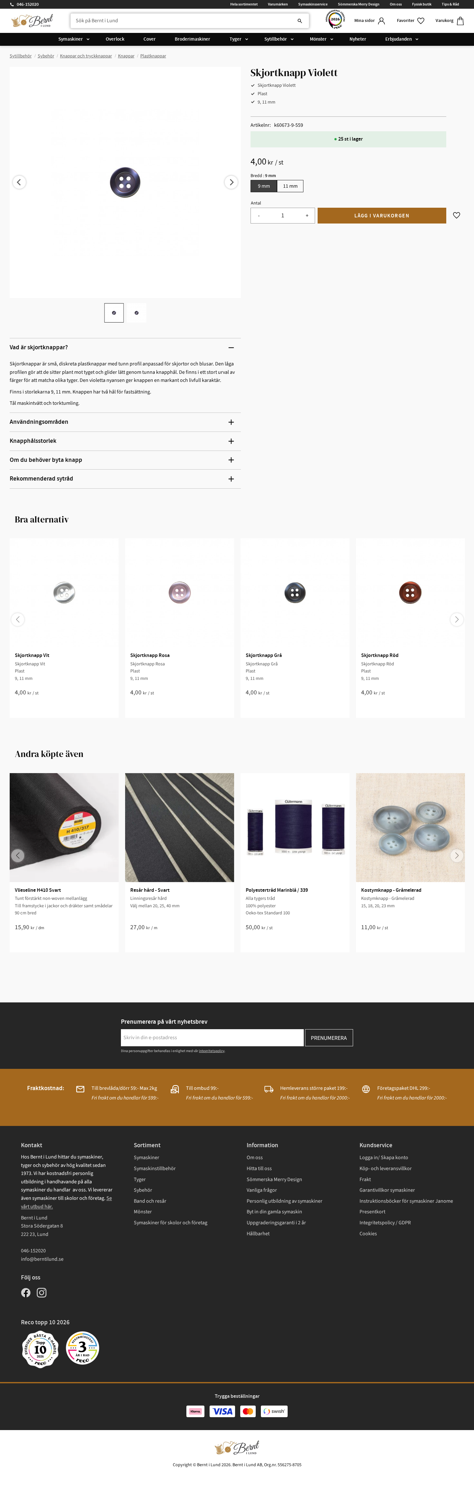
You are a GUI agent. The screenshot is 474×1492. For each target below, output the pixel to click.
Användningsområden (39, 422)
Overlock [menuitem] (115, 39)
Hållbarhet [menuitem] (258, 1233)
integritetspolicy (211, 1051)
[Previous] (19, 182)
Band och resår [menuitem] (150, 1201)
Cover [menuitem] (149, 39)
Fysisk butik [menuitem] (421, 4)
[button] (411, 21)
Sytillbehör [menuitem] (275, 39)
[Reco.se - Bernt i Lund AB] (335, 21)
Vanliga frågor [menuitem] (262, 1190)
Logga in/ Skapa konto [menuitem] (384, 1157)
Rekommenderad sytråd (41, 479)
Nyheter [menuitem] (358, 39)
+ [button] (307, 216)
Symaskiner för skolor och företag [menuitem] (170, 1222)
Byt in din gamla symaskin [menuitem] (274, 1211)
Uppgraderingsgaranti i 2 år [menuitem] (276, 1222)
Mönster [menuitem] (318, 39)
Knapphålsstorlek (33, 441)
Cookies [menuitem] (368, 1233)
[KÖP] (382, 216)
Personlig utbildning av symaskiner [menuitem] (284, 1201)
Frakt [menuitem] (365, 1179)
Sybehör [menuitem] (143, 1190)
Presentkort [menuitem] (372, 1211)
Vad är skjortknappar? (39, 347)
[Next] (231, 182)
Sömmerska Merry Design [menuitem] (359, 4)
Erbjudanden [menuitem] (398, 39)
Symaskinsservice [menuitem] (313, 4)
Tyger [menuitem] (236, 39)
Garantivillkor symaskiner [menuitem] (387, 1190)
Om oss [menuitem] (396, 4)
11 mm (290, 186)
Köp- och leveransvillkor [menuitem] (386, 1168)
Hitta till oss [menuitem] (259, 1168)
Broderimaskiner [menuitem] (192, 39)
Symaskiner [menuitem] (70, 39)
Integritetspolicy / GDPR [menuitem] (385, 1222)
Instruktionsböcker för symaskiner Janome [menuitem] (406, 1201)
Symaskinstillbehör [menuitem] (155, 1168)
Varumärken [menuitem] (278, 4)
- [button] (259, 216)
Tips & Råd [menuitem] (450, 4)
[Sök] (300, 21)
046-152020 (28, 4)
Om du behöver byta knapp (46, 460)
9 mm (264, 186)
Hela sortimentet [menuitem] (244, 4)
